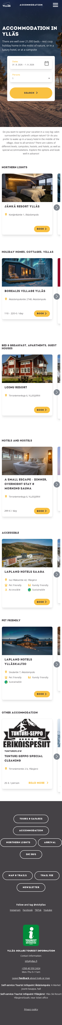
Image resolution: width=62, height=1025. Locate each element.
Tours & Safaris (31, 819)
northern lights (18, 842)
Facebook (28, 910)
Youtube (48, 910)
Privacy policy (31, 1009)
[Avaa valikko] (55, 5)
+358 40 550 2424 (31, 968)
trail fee (47, 875)
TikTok (38, 910)
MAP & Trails (18, 875)
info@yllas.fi (31, 961)
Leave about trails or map (31, 978)
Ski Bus (31, 854)
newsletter (31, 887)
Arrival (50, 842)
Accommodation (31, 830)
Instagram (15, 910)
